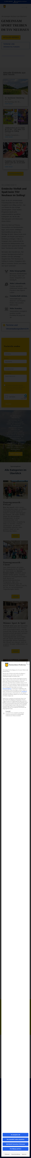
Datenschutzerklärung (7, 688)
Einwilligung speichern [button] (15, 1148)
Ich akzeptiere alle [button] (15, 1134)
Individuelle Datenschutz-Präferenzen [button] (15, 1144)
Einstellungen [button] (24, 691)
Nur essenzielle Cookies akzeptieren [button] (15, 1139)
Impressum (24, 1154)
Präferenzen (7, 1154)
